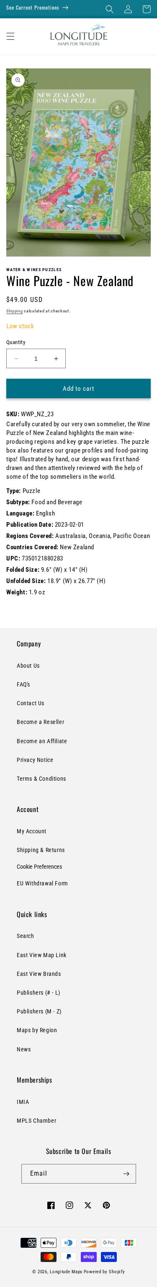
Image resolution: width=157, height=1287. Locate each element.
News (24, 1049)
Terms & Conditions (41, 778)
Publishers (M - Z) (39, 1011)
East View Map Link (42, 955)
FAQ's (23, 684)
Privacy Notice (35, 760)
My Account (31, 831)
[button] (109, 9)
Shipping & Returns (41, 850)
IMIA (23, 1101)
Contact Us (30, 703)
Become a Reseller (40, 722)
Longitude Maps (66, 1271)
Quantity (15, 342)
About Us (28, 665)
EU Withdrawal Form (42, 883)
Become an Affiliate (42, 741)
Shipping (14, 311)
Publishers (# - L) (38, 992)
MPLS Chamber (36, 1120)
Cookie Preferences (39, 866)
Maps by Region (37, 1030)
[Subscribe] (126, 1174)
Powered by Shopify (104, 1271)
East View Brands (39, 973)
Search (25, 936)
